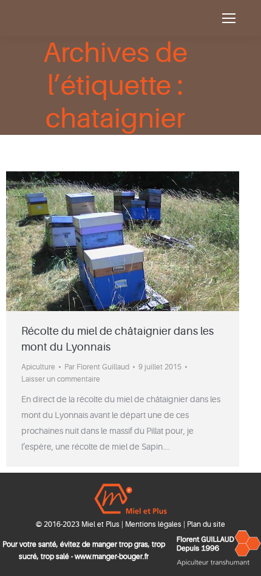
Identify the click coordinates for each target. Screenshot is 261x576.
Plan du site (206, 524)
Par (96, 367)
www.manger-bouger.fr (112, 556)
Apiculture (38, 367)
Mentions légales (153, 524)
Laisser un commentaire (60, 379)
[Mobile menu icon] (229, 18)
